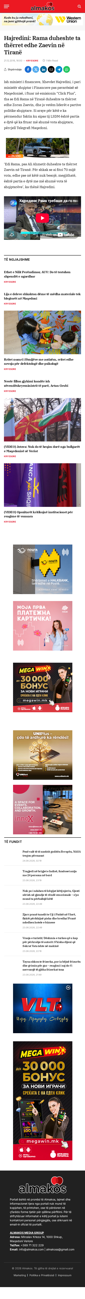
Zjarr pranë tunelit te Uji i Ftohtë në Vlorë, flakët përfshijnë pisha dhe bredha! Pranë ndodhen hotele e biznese (49, 918)
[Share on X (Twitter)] (35, 69)
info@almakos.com (31, 1249)
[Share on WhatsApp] (66, 69)
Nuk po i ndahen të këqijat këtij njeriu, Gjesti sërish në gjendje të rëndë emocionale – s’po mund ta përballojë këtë (51, 895)
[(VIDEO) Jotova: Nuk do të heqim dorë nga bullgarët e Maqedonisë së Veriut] (42, 419)
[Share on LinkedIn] (43, 69)
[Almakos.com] (42, 6)
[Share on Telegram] (59, 69)
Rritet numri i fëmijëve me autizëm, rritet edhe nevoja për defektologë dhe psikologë (38, 361)
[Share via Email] (51, 69)
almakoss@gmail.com (60, 1249)
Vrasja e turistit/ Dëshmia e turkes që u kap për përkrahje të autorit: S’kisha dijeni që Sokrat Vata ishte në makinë (50, 942)
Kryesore (32, 60)
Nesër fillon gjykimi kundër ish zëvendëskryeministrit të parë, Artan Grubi (36, 383)
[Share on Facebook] (28, 69)
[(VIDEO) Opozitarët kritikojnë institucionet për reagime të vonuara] (42, 485)
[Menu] (6, 6)
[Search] (79, 6)
